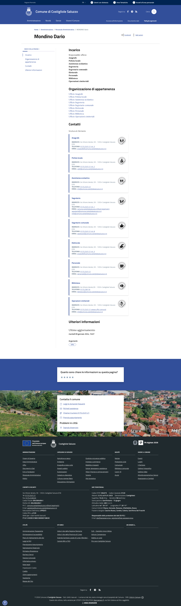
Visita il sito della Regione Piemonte (69, 531)
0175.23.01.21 (85, 186)
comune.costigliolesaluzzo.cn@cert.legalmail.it (93, 209)
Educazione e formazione (65, 482)
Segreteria (76, 198)
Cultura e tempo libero (65, 478)
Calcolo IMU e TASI (63, 541)
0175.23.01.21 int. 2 (87, 166)
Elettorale (76, 242)
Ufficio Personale (76, 111)
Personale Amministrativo (64, 29)
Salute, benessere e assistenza (96, 468)
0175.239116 (85, 289)
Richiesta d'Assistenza (30, 551)
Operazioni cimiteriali (80, 300)
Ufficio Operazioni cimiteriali (81, 116)
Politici (25, 478)
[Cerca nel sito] (153, 11)
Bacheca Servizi (28, 554)
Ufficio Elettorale (76, 108)
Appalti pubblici (62, 468)
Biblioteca (76, 283)
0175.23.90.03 (31, 498)
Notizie (117, 458)
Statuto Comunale (29, 558)
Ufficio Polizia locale (78, 97)
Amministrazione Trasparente (33, 531)
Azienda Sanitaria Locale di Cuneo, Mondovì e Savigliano (76, 538)
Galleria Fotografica (144, 468)
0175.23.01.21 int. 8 (87, 231)
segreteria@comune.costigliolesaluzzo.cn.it (86, 211)
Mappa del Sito (28, 581)
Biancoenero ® (99, 600)
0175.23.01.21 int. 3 (87, 146)
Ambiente (60, 461)
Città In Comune (135, 597)
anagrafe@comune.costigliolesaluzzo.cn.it (91, 148)
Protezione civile (120, 461)
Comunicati (119, 465)
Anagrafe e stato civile (65, 465)
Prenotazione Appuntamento (33, 544)
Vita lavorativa (91, 478)
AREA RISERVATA (90, 603)
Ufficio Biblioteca (76, 114)
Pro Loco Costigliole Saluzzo (101, 541)
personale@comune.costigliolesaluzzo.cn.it (92, 274)
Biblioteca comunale (122, 468)
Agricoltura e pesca (63, 458)
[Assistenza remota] (142, 597)
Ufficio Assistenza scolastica (81, 99)
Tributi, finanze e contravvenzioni (97, 471)
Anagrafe (75, 137)
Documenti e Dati (29, 468)
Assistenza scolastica (80, 178)
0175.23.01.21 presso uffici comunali (93, 309)
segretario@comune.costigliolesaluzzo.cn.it (92, 233)
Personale (76, 263)
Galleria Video (142, 471)
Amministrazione (47, 29)
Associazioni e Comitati (146, 478)
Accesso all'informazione (114, 21)
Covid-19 (118, 471)
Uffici (24, 465)
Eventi (140, 458)
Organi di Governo (29, 458)
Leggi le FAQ (27, 541)
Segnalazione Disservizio (31, 548)
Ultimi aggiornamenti (30, 574)
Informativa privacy (29, 561)
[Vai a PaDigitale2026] (145, 442)
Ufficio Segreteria (76, 102)
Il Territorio (141, 465)
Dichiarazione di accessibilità (32, 534)
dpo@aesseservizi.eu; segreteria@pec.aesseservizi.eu (114, 518)
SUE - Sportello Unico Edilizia (101, 531)
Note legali (26, 564)
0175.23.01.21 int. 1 (87, 207)
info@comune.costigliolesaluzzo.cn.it (90, 189)
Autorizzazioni (62, 471)
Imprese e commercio (93, 461)
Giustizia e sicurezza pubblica (95, 458)
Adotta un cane (96, 538)
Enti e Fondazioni (29, 471)
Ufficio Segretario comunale (81, 105)
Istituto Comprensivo (98, 534)
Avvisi (117, 475)
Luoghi (140, 461)
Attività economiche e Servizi (148, 475)
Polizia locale (77, 158)
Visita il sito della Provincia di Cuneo (69, 534)
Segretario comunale (80, 222)
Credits (25, 571)
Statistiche (26, 578)
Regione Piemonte (30, 2)
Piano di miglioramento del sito (33, 538)
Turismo (88, 475)
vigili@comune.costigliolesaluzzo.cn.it (90, 169)
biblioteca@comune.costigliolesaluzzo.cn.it (92, 291)
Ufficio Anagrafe (76, 94)
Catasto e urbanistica (64, 475)
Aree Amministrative (30, 461)
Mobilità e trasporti (92, 465)
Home (36, 29)
